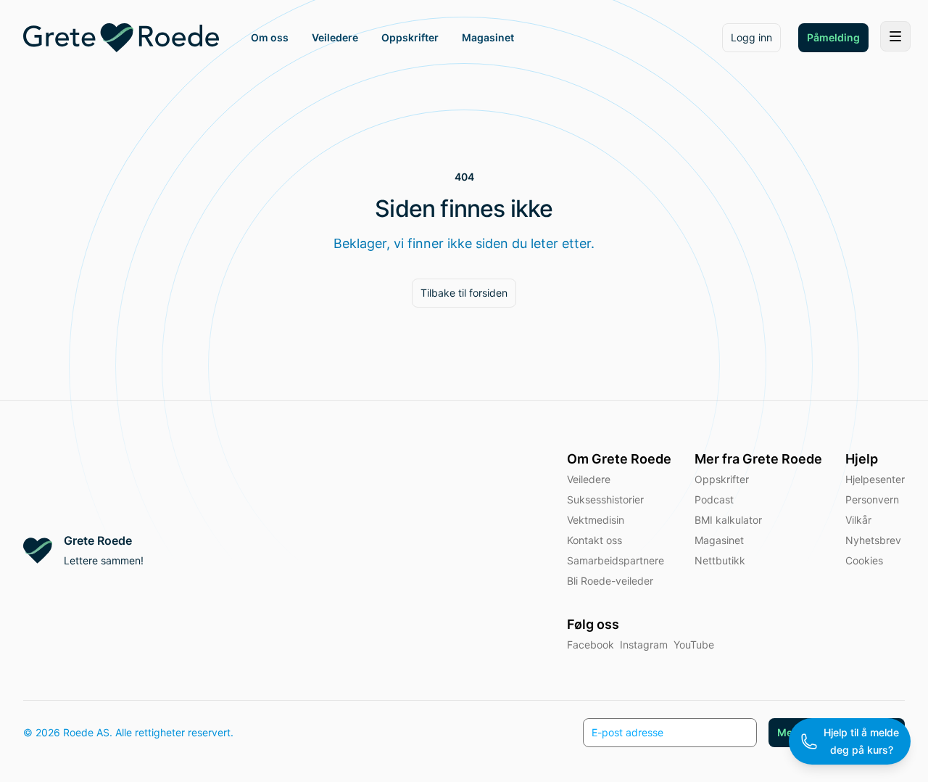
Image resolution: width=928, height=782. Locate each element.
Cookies (864, 560)
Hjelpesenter (875, 479)
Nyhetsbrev (873, 540)
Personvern (872, 499)
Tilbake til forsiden (464, 293)
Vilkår (858, 520)
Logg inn (751, 37)
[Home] (121, 37)
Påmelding (833, 37)
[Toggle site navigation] (895, 36)
